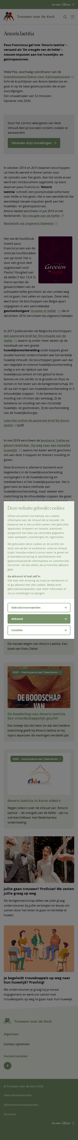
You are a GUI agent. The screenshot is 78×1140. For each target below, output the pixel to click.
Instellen (17, 630)
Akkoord (17, 619)
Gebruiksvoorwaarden (26, 607)
